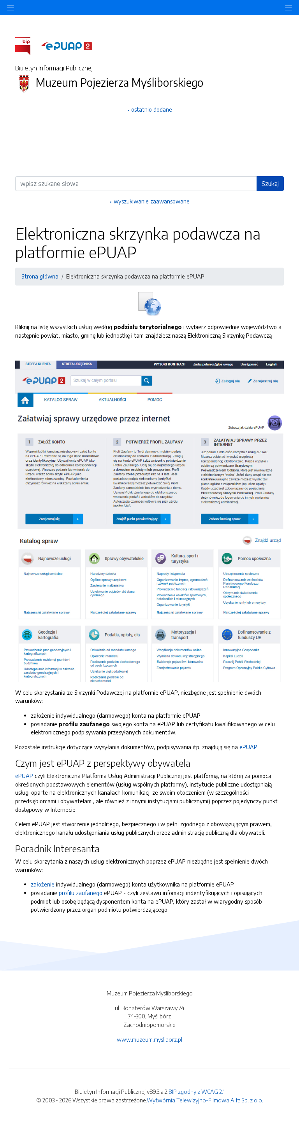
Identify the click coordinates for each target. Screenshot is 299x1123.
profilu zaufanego (80, 892)
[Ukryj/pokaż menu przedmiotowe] (10, 7)
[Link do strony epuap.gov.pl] (66, 45)
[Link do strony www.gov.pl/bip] (27, 45)
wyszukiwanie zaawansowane (152, 201)
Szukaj (270, 183)
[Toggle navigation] (288, 7)
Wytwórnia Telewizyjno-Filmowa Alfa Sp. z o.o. (205, 1100)
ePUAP (248, 746)
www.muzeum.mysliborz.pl (149, 1039)
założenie (43, 884)
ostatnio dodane (151, 109)
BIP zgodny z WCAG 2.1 (197, 1091)
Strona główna (39, 276)
